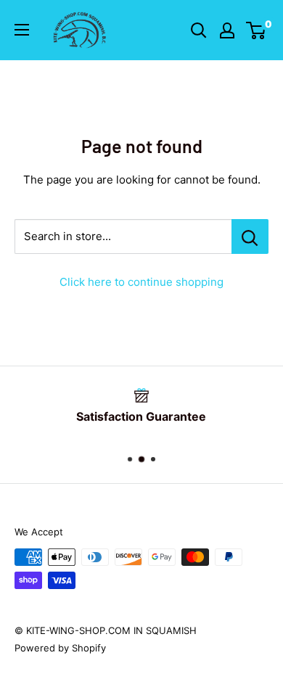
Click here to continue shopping (141, 282)
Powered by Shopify (60, 648)
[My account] (227, 30)
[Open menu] (22, 30)
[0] (256, 30)
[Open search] (199, 30)
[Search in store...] (249, 236)
